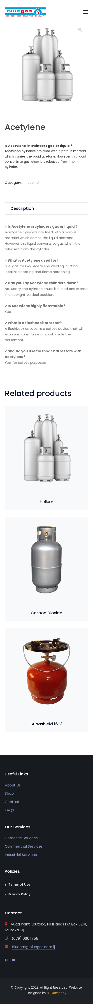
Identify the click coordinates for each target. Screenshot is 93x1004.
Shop (9, 793)
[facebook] (6, 960)
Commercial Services (24, 846)
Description (22, 208)
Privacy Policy (19, 894)
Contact (12, 801)
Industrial (32, 182)
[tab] (46, 208)
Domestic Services (21, 838)
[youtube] (13, 960)
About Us (13, 785)
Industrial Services (21, 854)
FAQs (9, 810)
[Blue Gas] (25, 12)
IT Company (56, 993)
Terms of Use (19, 884)
